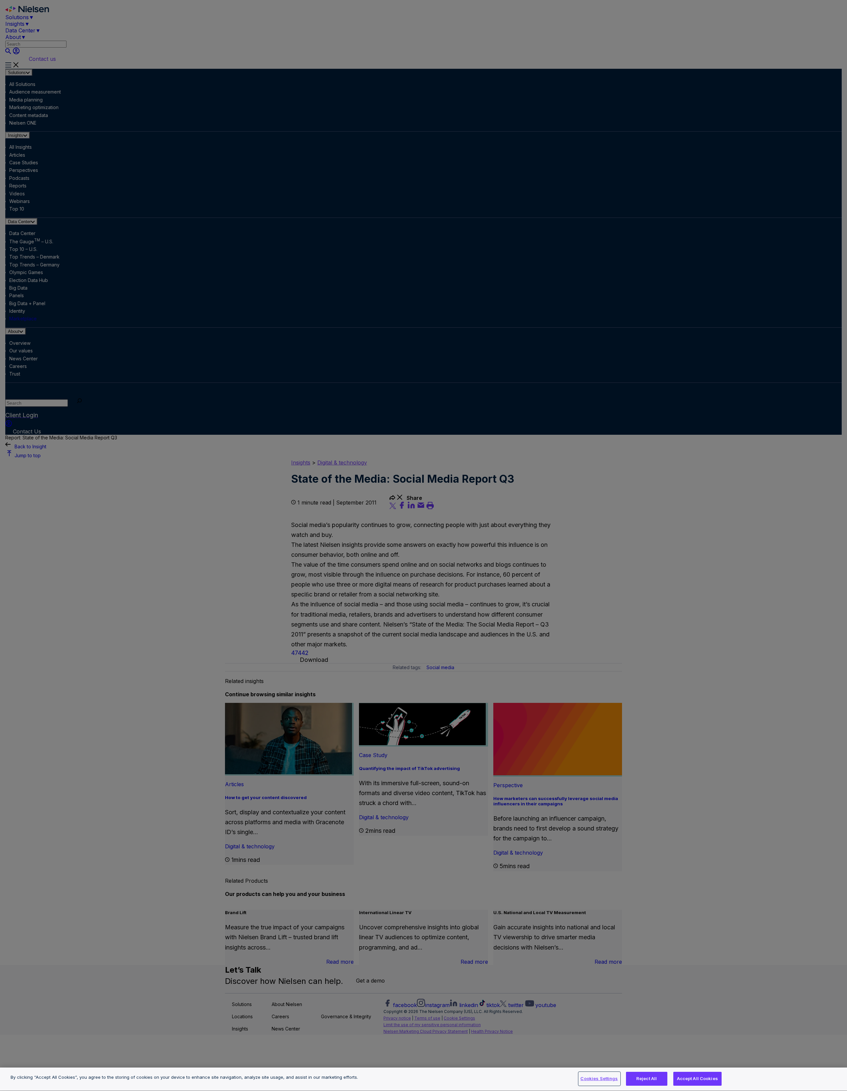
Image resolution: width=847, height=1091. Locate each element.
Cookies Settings (599, 1078)
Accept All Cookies (697, 1078)
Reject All (646, 1078)
